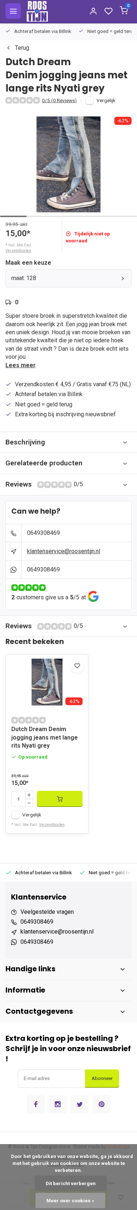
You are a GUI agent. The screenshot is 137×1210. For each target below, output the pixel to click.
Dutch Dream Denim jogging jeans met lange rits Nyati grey (44, 737)
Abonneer (102, 1078)
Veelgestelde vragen (47, 911)
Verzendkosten (18, 250)
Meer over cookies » (70, 1200)
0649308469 (43, 532)
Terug (22, 47)
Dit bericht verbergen (71, 1183)
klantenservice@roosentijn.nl (63, 551)
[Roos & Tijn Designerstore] (37, 11)
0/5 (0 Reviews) (59, 100)
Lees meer (20, 365)
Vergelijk (105, 100)
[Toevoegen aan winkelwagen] (60, 799)
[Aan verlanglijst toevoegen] (77, 665)
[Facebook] (36, 1104)
